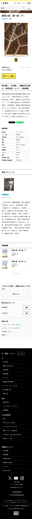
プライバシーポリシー (21, 500)
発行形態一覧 (7, 389)
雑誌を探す (6, 402)
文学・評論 (11, 324)
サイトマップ (24, 502)
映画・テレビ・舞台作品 (10, 430)
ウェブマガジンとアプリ (10, 406)
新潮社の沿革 (7, 458)
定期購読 (5, 410)
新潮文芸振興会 (17, 492)
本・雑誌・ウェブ (20, 3)
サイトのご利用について (10, 500)
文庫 (9, 331)
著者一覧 (5, 393)
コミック (5, 377)
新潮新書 (5, 373)
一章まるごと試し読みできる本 (12, 434)
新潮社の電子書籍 (8, 381)
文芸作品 (18, 324)
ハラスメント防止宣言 (10, 502)
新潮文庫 (16, 328)
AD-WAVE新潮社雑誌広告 (17, 495)
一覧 (22, 353)
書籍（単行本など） (8, 366)
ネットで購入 (10, 76)
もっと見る (15, 273)
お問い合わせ (7, 470)
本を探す (5, 362)
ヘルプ (18, 502)
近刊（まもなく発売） (9, 422)
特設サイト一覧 (7, 438)
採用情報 (5, 454)
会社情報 (5, 450)
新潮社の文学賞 (7, 462)
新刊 (4, 418)
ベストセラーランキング (10, 426)
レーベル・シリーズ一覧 (10, 385)
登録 (26, 307)
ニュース (5, 466)
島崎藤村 (5, 19)
